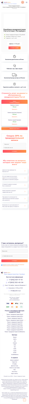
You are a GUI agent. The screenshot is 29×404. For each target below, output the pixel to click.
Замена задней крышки (14, 120)
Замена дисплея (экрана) (15, 112)
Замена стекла (14, 105)
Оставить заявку (14, 47)
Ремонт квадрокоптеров (14, 5)
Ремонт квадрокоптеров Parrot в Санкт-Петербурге (14, 7)
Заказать (14, 109)
